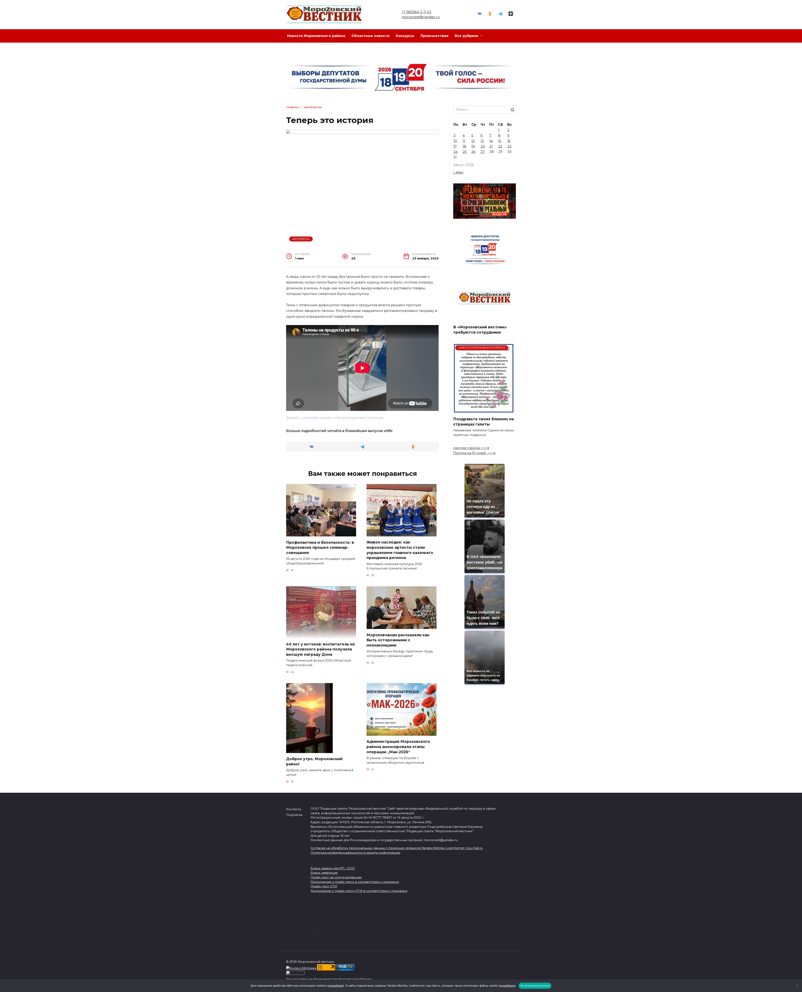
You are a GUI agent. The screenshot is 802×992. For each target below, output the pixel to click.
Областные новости (371, 36)
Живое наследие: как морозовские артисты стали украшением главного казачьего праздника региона (400, 550)
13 (482, 141)
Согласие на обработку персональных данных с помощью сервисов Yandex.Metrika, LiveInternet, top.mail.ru (397, 848)
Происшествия (434, 36)
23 (509, 146)
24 (455, 152)
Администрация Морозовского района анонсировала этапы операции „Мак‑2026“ (398, 746)
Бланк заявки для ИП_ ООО (333, 868)
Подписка (294, 815)
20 (483, 146)
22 (500, 146)
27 (483, 152)
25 (465, 152)
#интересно (301, 239)
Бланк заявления (324, 873)
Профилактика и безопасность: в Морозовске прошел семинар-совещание (320, 547)
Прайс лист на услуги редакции (336, 877)
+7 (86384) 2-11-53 (416, 12)
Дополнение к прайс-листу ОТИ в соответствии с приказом (359, 891)
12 (473, 141)
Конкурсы (405, 36)
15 (499, 141)
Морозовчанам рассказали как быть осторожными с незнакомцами (398, 640)
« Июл (458, 172)
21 (491, 146)
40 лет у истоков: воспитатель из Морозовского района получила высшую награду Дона (320, 649)
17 (455, 146)
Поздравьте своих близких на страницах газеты (483, 421)
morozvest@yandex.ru (421, 17)
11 (464, 141)
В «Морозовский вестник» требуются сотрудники (480, 329)
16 (508, 141)
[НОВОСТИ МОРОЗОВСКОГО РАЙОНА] (483, 411)
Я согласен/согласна (535, 985)
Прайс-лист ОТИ (324, 886)
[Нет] (797, 986)
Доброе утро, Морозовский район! (314, 761)
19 (473, 146)
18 (464, 146)
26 (473, 152)
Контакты (293, 809)
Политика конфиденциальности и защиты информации (355, 853)
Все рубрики (466, 36)
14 (491, 141)
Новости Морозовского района (316, 36)
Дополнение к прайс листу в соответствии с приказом (355, 882)
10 (455, 141)
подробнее (335, 985)
